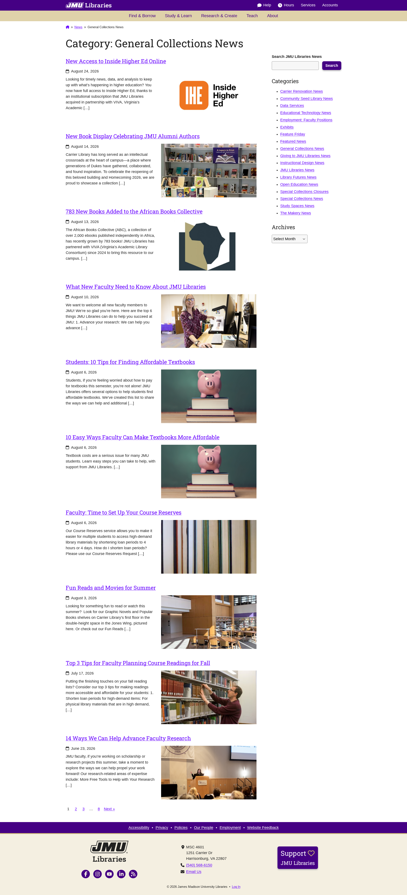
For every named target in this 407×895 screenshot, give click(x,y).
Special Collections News (301, 199)
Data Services (292, 105)
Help (267, 5)
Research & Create (219, 15)
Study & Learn (178, 15)
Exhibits (287, 127)
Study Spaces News (297, 206)
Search (331, 65)
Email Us (193, 872)
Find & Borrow (142, 15)
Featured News (293, 141)
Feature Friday (292, 134)
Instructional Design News (302, 163)
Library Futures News (298, 177)
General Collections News (302, 148)
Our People (203, 827)
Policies (181, 827)
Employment (230, 827)
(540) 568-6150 (199, 865)
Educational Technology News (305, 113)
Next (109, 809)
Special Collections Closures (304, 192)
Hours (289, 5)
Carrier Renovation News (301, 91)
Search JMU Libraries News (297, 56)
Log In (236, 886)
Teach (252, 15)
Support (298, 857)
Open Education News (299, 184)
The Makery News (295, 213)
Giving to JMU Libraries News (305, 156)
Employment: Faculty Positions (306, 120)
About (272, 15)
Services (308, 5)
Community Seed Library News (306, 98)
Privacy (162, 827)
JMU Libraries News (297, 170)
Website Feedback (263, 827)
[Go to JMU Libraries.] (67, 27)
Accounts (330, 5)
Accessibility (138, 827)
